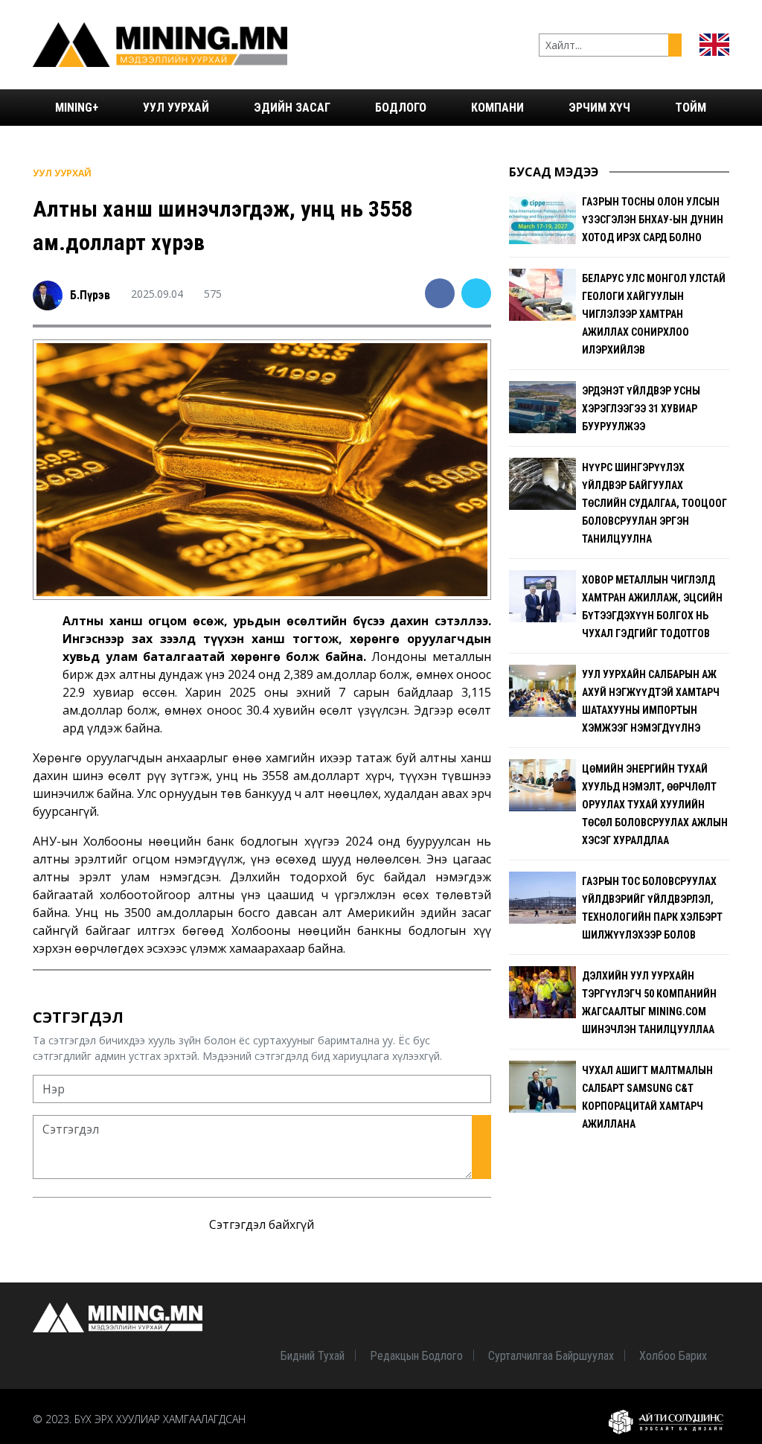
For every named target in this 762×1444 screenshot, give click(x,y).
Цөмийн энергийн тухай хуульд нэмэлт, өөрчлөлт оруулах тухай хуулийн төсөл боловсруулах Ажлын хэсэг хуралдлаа (655, 804)
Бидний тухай (313, 1356)
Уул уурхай (176, 107)
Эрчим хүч (599, 107)
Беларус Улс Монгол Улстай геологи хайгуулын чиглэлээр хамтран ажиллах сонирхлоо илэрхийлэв (654, 314)
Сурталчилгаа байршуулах (551, 1356)
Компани (497, 107)
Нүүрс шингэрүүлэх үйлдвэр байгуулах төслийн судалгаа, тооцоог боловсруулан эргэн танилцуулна (654, 503)
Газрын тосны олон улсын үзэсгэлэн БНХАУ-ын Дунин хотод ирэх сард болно (652, 219)
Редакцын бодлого (416, 1356)
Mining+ (76, 107)
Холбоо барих (673, 1356)
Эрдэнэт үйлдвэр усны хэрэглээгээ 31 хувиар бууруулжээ (641, 408)
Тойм (690, 107)
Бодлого (400, 107)
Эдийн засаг (292, 107)
